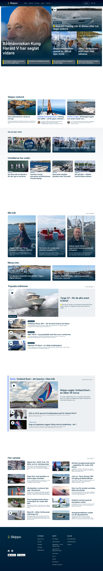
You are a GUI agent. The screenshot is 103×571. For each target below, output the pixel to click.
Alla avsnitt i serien (87, 379)
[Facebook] (9, 551)
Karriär (54, 559)
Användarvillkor (71, 539)
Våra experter (56, 541)
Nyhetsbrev (55, 561)
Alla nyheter (90, 458)
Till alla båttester (89, 286)
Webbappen (40, 550)
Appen (43, 3)
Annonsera (55, 553)
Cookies (69, 544)
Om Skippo (55, 539)
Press (53, 556)
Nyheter (48, 3)
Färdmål (31, 3)
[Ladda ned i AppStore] (12, 555)
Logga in (86, 3)
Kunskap (37, 3)
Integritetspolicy (71, 541)
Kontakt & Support (57, 564)
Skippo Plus (40, 539)
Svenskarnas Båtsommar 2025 (56, 549)
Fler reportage (90, 213)
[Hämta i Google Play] (21, 555)
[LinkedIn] (12, 551)
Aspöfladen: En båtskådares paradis (39, 61)
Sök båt (39, 541)
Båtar (25, 3)
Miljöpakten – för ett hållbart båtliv (57, 545)
